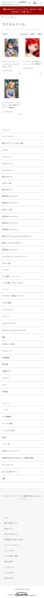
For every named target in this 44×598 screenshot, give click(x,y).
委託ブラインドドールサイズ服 (12, 143)
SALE (4, 437)
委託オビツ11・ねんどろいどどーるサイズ (16, 236)
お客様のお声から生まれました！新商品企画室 (18, 458)
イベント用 (6, 444)
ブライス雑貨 (6, 303)
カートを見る (8, 572)
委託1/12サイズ (7, 177)
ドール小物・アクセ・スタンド (12, 283)
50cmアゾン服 (7, 209)
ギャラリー (6, 378)
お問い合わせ (8, 578)
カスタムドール (12, 17)
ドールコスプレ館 (8, 430)
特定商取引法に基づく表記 (13, 539)
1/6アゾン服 (6, 263)
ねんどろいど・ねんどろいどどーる (14, 330)
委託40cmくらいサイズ (10, 203)
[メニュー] (41, 3)
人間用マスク (6, 371)
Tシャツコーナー (8, 465)
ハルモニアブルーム (9, 323)
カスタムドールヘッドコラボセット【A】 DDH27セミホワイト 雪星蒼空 (11, 105)
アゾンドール (6, 157)
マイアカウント (9, 567)
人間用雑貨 (6, 358)
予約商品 (5, 391)
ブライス (5, 150)
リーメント (6, 316)
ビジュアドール (7, 310)
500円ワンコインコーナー (11, 451)
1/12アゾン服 (6, 183)
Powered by (10, 595)
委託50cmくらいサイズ (10, 216)
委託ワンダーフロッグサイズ (12, 243)
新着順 (39, 34)
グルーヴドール (7, 170)
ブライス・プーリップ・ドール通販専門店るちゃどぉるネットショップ (14, 3)
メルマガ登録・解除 (11, 556)
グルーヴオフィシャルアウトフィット (15, 256)
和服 (3, 478)
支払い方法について (11, 534)
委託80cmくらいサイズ (10, 229)
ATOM (11, 561)
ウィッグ (5, 289)
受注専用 (5, 364)
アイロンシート (7, 351)
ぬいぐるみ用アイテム (9, 472)
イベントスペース (8, 136)
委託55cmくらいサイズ (10, 250)
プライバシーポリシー (11, 545)
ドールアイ (6, 270)
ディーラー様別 (7, 423)
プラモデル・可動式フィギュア (12, 296)
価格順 (32, 34)
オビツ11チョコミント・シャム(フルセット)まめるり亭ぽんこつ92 (11, 64)
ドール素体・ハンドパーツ (11, 276)
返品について (8, 528)
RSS (5, 561)
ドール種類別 (6, 416)
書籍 (3, 337)
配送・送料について (11, 523)
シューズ (5, 410)
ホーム (3, 17)
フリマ (4, 385)
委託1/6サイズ (7, 190)
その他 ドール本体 (8, 344)
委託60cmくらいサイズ (10, 223)
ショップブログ (9, 550)
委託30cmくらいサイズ (10, 196)
